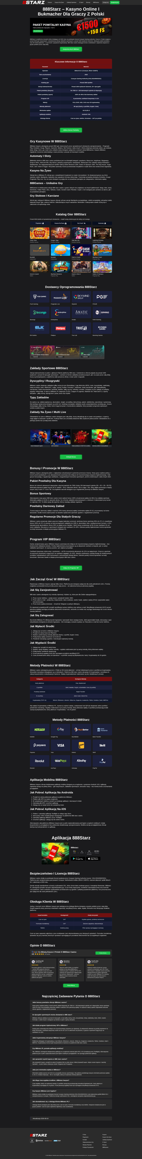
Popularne (39, 223)
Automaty (101, 223)
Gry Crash (80, 223)
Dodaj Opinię (102, 953)
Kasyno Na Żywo (59, 223)
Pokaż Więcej (71, 985)
